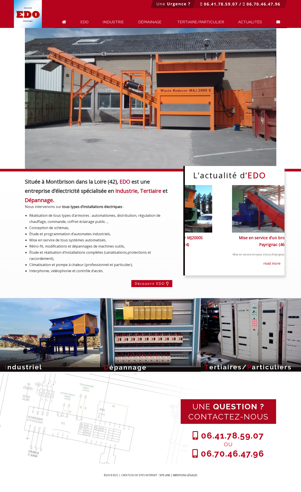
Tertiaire (150, 190)
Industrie (113, 22)
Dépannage (150, 22)
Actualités (250, 22)
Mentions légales (185, 475)
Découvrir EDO (150, 283)
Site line (164, 475)
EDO (84, 22)
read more (233, 277)
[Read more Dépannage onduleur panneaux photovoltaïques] (234, 209)
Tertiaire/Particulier (200, 22)
